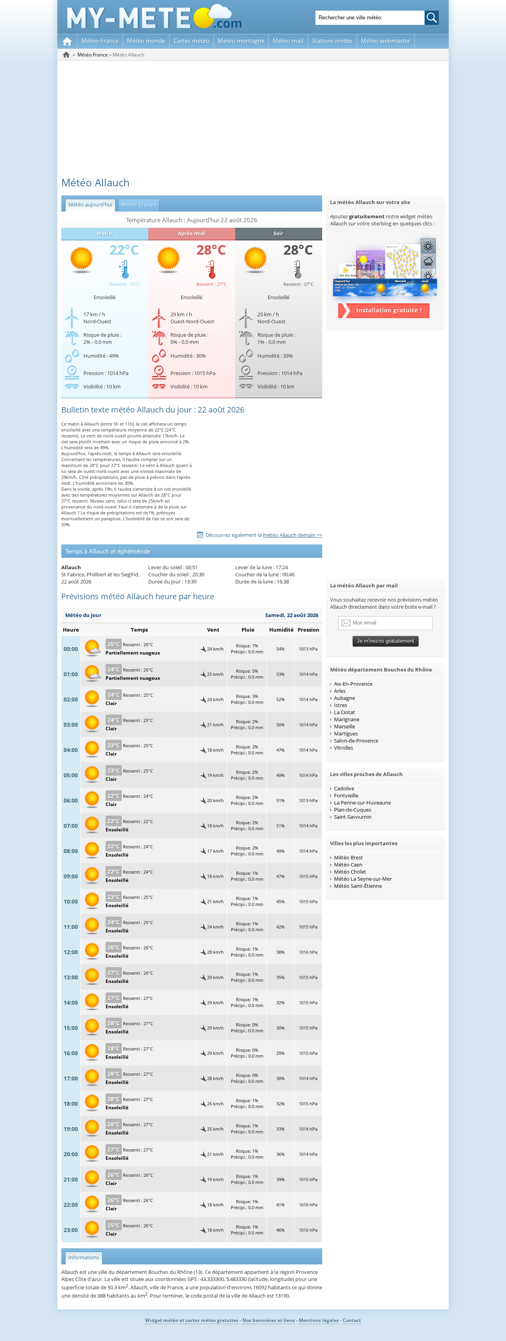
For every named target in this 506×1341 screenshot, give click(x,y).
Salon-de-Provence (356, 740)
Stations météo (332, 41)
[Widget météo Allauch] (385, 316)
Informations (82, 1257)
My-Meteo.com (154, 16)
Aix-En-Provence (353, 683)
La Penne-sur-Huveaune (362, 802)
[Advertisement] (253, 120)
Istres (340, 705)
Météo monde (146, 41)
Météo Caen (348, 864)
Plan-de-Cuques (352, 809)
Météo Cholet (350, 871)
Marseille (344, 726)
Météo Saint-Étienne (358, 885)
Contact (352, 1320)
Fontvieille (346, 795)
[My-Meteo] (67, 41)
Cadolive (344, 788)
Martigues (346, 733)
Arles (340, 690)
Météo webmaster (385, 41)
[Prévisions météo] (66, 54)
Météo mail (288, 41)
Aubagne (344, 697)
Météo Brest (348, 857)
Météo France (100, 41)
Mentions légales (319, 1320)
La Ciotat (344, 712)
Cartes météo (192, 41)
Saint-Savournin (353, 816)
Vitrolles (343, 747)
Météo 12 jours (137, 204)
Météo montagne (241, 41)
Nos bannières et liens (268, 1320)
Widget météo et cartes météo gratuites (191, 1320)
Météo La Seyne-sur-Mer (363, 878)
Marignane (346, 719)
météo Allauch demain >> (292, 534)
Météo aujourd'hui (88, 204)
